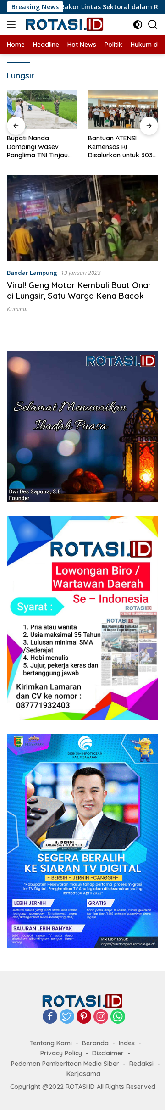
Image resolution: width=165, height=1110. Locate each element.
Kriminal (17, 309)
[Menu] (13, 24)
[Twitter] (67, 1017)
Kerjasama (83, 1074)
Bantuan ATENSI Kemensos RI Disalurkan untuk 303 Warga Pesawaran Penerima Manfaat (120, 146)
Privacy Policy (61, 1053)
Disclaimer (108, 1053)
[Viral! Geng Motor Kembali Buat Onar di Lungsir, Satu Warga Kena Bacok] (82, 218)
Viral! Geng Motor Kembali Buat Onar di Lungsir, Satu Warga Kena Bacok (79, 290)
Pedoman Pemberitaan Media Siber (65, 1064)
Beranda (95, 1043)
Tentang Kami (51, 1043)
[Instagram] (101, 1017)
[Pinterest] (84, 1017)
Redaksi (141, 1064)
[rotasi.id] (64, 24)
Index (127, 1043)
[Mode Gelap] (137, 24)
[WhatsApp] (117, 1017)
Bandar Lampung (32, 272)
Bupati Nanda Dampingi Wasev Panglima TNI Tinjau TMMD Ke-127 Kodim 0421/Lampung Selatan (38, 146)
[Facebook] (50, 1017)
